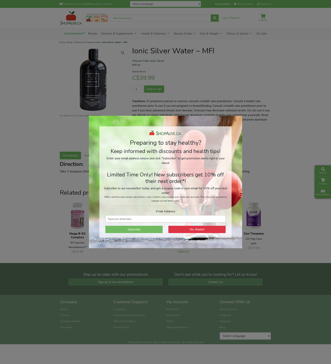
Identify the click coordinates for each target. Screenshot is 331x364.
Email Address (165, 211)
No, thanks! (197, 229)
